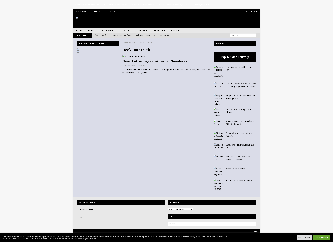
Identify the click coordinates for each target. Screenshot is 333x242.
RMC (255, 231)
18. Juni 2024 (129, 65)
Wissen (128, 30)
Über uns (97, 11)
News (90, 30)
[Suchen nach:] (243, 35)
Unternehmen (108, 30)
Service (143, 30)
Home (79, 30)
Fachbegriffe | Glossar (166, 30)
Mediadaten (81, 11)
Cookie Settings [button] (304, 237)
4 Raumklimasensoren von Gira (240, 180)
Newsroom (142, 65)
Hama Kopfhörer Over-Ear (237, 169)
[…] (147, 72)
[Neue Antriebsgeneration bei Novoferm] (166, 56)
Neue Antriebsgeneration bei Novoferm (154, 61)
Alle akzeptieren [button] (321, 237)
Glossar (111, 11)
